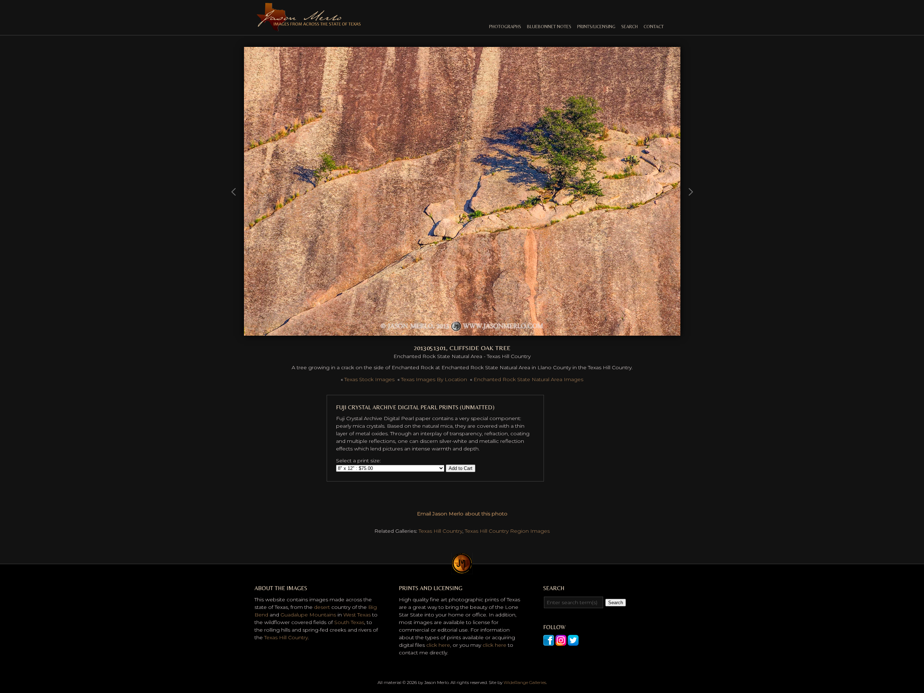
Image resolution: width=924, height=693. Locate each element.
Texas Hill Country (440, 531)
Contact (654, 26)
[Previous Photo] (234, 225)
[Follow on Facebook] (548, 641)
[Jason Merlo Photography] (308, 28)
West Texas (357, 614)
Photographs (505, 26)
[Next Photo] (462, 331)
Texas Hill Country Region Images (507, 531)
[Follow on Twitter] (573, 641)
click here (438, 645)
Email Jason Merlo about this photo (462, 513)
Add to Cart (460, 468)
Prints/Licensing (596, 26)
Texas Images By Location (434, 379)
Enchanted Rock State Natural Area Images (528, 379)
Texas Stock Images (369, 379)
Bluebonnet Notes (549, 26)
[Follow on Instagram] (560, 641)
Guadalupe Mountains (308, 614)
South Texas (349, 622)
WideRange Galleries (525, 682)
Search (629, 26)
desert (322, 607)
